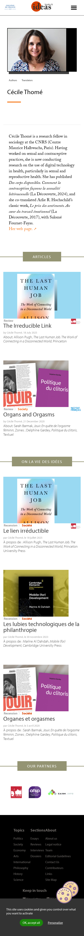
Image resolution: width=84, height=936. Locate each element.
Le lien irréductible (26, 530)
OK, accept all (31, 923)
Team (48, 850)
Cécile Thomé (14, 332)
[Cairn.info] (60, 792)
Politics (18, 838)
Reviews (35, 844)
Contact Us (52, 862)
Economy (19, 850)
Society (23, 409)
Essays (34, 838)
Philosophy (20, 868)
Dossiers (35, 856)
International (21, 862)
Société (27, 525)
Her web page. (21, 229)
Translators (27, 80)
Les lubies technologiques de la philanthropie (41, 626)
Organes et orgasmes (29, 718)
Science (18, 880)
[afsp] (35, 792)
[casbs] (16, 792)
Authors (13, 80)
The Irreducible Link (27, 325)
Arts (16, 856)
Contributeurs (54, 868)
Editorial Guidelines (58, 856)
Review (8, 321)
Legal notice (53, 844)
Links (48, 874)
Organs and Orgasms (29, 414)
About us (51, 838)
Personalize (55, 923)
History (18, 874)
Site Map (51, 880)
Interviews (37, 850)
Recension (10, 525)
